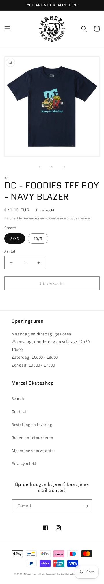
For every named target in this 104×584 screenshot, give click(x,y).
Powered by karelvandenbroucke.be (68, 573)
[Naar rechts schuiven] (64, 167)
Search (18, 398)
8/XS (14, 238)
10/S (38, 238)
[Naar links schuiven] (39, 167)
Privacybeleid (24, 463)
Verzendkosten (34, 218)
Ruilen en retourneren (32, 437)
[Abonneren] (85, 506)
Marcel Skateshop (34, 573)
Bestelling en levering (32, 424)
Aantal (9, 251)
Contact (19, 411)
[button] (7, 28)
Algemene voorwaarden (34, 450)
